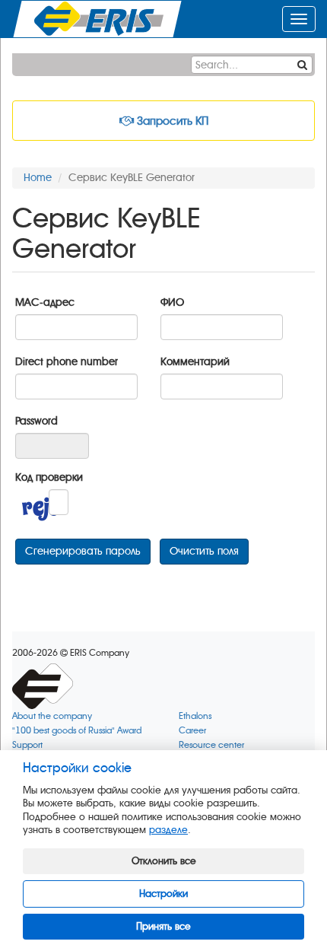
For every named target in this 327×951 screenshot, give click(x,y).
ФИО (172, 302)
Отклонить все (164, 861)
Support (27, 745)
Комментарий (195, 361)
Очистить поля (204, 551)
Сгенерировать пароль (83, 551)
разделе (168, 829)
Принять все (163, 926)
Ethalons (195, 716)
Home (38, 177)
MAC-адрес (45, 302)
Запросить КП (171, 121)
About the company (52, 716)
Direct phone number (66, 361)
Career (192, 730)
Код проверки (49, 477)
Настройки (163, 893)
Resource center (211, 745)
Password (36, 421)
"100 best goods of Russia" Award (76, 730)
